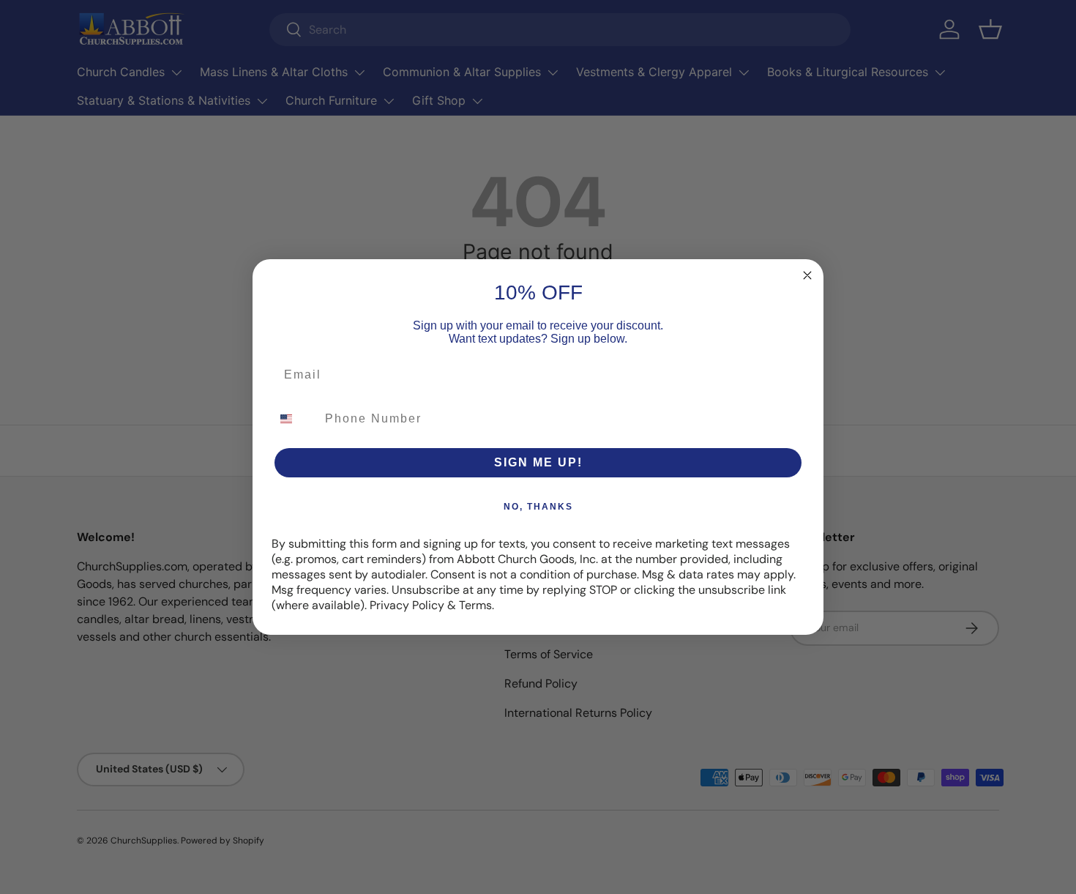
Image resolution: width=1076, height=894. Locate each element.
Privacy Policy (407, 605)
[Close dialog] (807, 275)
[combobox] (295, 419)
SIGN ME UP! (538, 462)
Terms (475, 605)
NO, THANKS (538, 507)
